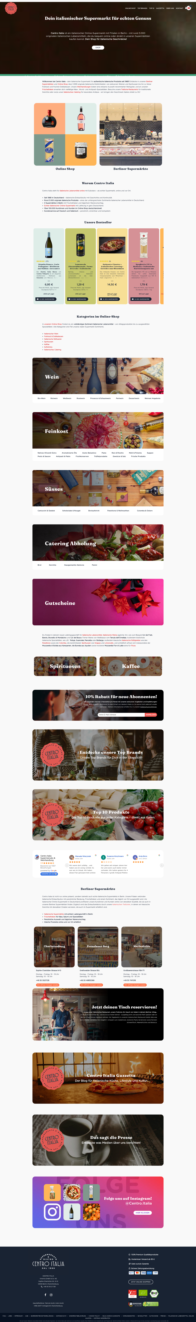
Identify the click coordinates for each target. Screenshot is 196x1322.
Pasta (104, 455)
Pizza (133, 648)
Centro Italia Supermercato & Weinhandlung (47, 860)
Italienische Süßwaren (53, 341)
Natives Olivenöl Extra (47, 455)
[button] (189, 8)
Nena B (142, 858)
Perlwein (119, 400)
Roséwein (81, 400)
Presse (163, 1318)
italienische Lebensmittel (92, 637)
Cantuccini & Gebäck (46, 513)
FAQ (4, 1318)
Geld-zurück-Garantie (111, 1318)
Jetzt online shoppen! (141, 1284)
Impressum (18, 1318)
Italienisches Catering (52, 352)
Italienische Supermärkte (54, 916)
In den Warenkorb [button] (52, 301)
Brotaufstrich (93, 513)
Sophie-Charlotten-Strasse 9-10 (48, 972)
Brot (39, 567)
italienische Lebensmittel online (72, 193)
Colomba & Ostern (145, 513)
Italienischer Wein (51, 336)
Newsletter (142, 1318)
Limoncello (109, 645)
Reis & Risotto (118, 455)
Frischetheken (49, 919)
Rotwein (54, 400)
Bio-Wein (41, 400)
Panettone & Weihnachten (118, 513)
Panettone (46, 645)
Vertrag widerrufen (102, 1320)
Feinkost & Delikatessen (53, 338)
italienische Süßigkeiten (131, 642)
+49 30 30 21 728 (49, 1288)
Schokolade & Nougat (71, 513)
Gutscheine (153, 1318)
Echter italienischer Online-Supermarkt (59, 208)
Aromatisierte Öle (69, 455)
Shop (98, 50)
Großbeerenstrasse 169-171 (134, 972)
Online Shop (65, 171)
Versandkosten (129, 1318)
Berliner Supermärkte (131, 171)
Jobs (10, 1318)
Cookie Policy (94, 1318)
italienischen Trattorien (121, 906)
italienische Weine (110, 637)
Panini (94, 567)
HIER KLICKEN (142, 1215)
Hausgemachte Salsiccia (74, 567)
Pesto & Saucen (44, 458)
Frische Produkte (138, 458)
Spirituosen (48, 344)
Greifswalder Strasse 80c (90, 972)
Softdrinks (48, 349)
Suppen (150, 455)
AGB (26, 1318)
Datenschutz (61, 1318)
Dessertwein (134, 400)
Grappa (98, 645)
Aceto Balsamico (89, 455)
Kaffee (46, 346)
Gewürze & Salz (119, 458)
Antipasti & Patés (63, 458)
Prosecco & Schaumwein (100, 400)
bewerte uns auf (48, 876)
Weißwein (67, 400)
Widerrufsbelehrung (77, 1318)
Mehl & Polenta (135, 455)
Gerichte (52, 567)
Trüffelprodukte (100, 458)
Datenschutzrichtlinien (148, 709)
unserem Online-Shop (53, 326)
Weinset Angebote (152, 400)
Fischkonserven (82, 458)
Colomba (62, 645)
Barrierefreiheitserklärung (42, 1318)
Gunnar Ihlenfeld (113, 858)
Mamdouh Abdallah (83, 858)
